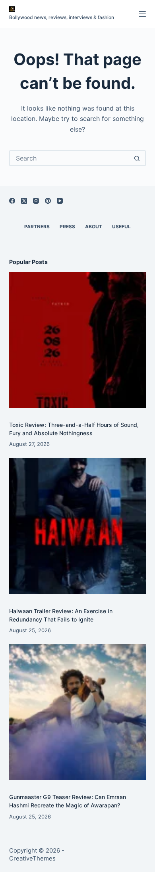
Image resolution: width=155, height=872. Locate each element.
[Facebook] (12, 201)
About (93, 226)
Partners (37, 226)
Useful (121, 226)
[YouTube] (60, 201)
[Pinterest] (48, 201)
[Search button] (137, 158)
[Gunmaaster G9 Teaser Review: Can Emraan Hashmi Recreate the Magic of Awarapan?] (77, 712)
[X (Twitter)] (24, 201)
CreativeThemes (32, 858)
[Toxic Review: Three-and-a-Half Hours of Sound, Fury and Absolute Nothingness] (77, 340)
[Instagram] (36, 201)
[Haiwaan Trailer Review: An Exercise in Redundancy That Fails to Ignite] (77, 526)
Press (67, 226)
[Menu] (142, 13)
